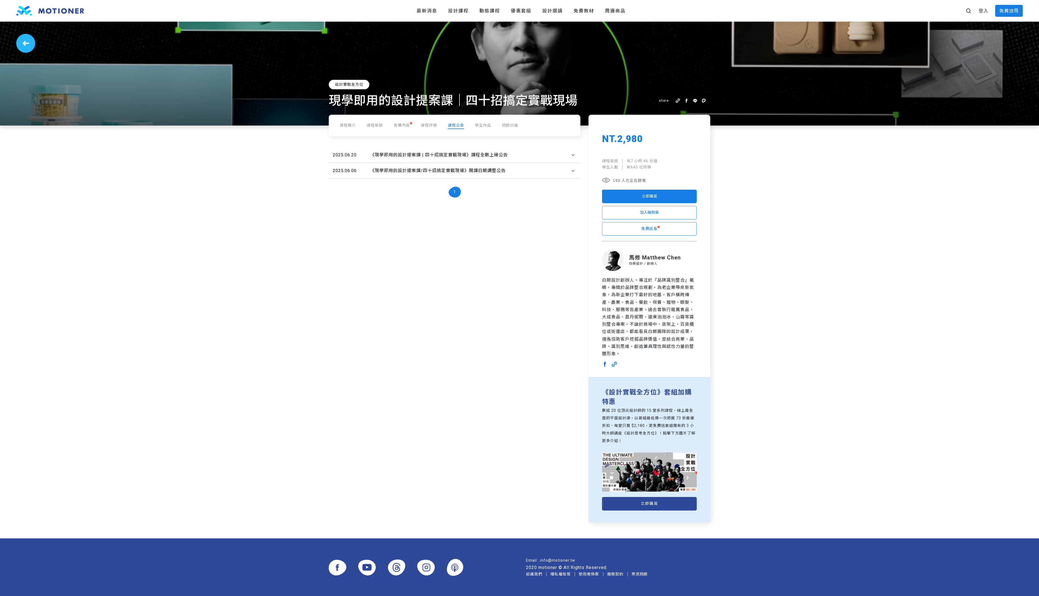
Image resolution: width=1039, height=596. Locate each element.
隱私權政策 (560, 574)
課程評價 (429, 125)
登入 (983, 11)
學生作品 (483, 125)
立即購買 (649, 196)
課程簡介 (348, 125)
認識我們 (534, 574)
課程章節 (375, 125)
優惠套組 (521, 11)
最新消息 (427, 11)
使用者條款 (589, 574)
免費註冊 (1009, 11)
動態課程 (489, 11)
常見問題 (640, 574)
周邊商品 (615, 11)
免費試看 (649, 228)
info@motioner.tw (557, 560)
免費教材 (584, 11)
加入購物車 (649, 212)
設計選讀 (552, 11)
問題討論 (510, 125)
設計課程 (458, 11)
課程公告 (456, 125)
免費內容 (402, 125)
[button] (454, 155)
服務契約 (615, 574)
